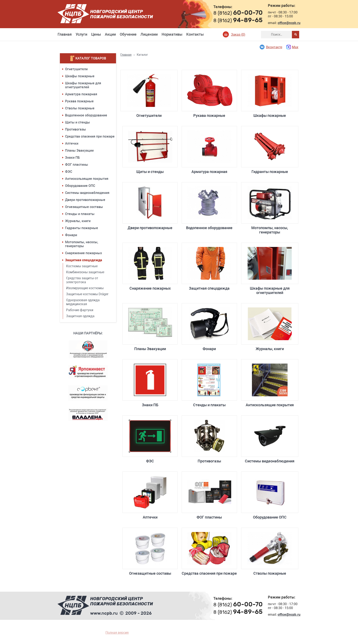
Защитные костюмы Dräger (87, 294)
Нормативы (172, 34)
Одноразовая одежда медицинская (83, 302)
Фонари (71, 235)
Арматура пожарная (81, 94)
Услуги (81, 34)
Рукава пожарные (79, 101)
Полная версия (117, 633)
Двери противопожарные (85, 200)
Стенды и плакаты (79, 214)
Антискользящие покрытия (86, 179)
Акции (110, 34)
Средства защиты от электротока (82, 280)
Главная (65, 34)
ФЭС (68, 172)
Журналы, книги (78, 221)
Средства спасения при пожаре (90, 136)
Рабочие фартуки (79, 310)
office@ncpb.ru (289, 23)
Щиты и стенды (77, 122)
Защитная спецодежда (83, 260)
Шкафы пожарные (79, 76)
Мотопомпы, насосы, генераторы (81, 244)
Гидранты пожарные (81, 228)
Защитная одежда (80, 316)
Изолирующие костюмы (85, 288)
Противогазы (75, 129)
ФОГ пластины (76, 165)
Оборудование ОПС (80, 186)
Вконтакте (274, 47)
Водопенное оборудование (86, 115)
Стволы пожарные (79, 108)
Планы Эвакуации (79, 150)
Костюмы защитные (82, 266)
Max (295, 47)
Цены (96, 34)
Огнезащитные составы (84, 207)
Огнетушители (76, 69)
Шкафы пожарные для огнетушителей (83, 85)
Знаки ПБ (72, 158)
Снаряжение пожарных (83, 253)
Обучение (128, 34)
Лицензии (149, 34)
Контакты (195, 34)
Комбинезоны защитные (85, 272)
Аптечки (71, 143)
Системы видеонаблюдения (87, 193)
